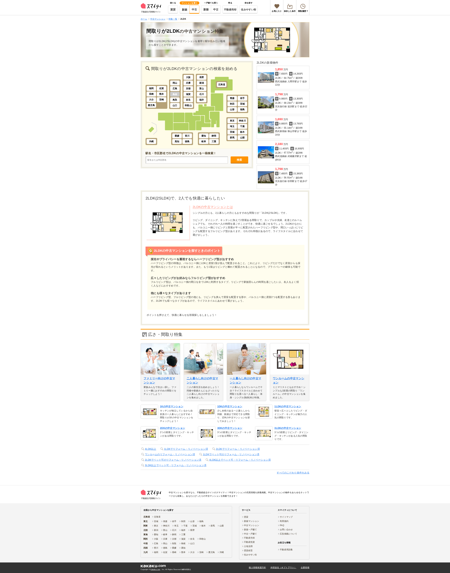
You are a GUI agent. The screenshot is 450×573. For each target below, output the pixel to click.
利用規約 (284, 521)
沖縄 (151, 141)
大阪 (188, 77)
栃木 (242, 132)
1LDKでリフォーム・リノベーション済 (186, 449)
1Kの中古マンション (171, 406)
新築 (184, 9)
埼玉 (232, 126)
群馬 (232, 137)
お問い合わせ (286, 529)
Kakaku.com (155, 569)
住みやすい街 (248, 9)
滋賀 (188, 94)
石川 (201, 94)
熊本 (161, 94)
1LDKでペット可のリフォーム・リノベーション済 (231, 454)
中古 (194, 9)
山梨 (242, 137)
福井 (201, 99)
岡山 (175, 83)
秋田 (232, 103)
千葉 (242, 126)
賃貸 (173, 9)
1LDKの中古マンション (287, 406)
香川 (187, 135)
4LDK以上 (150, 449)
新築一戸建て (250, 529)
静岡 (214, 135)
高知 (177, 141)
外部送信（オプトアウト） (283, 567)
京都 (188, 88)
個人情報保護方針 (257, 567)
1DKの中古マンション (229, 406)
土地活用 (248, 546)
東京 (232, 120)
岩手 (242, 98)
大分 (151, 99)
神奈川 (242, 120)
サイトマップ (286, 517)
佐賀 (161, 88)
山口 (175, 105)
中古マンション (251, 525)
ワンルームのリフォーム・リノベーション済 (170, 454)
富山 (201, 88)
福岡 (151, 88)
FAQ (282, 525)
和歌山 (188, 105)
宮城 (242, 103)
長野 (201, 77)
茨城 (232, 132)
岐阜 (203, 141)
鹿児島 (151, 105)
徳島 (187, 141)
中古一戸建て (250, 534)
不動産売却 (230, 9)
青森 (232, 98)
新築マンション (251, 521)
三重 (214, 141)
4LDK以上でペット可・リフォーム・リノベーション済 (240, 459)
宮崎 (161, 99)
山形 (232, 109)
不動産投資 (249, 542)
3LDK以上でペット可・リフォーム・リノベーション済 (175, 465)
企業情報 (305, 567)
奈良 (188, 99)
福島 (242, 109)
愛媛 (177, 135)
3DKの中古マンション (229, 428)
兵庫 (188, 83)
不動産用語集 (286, 549)
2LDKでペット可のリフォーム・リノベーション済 (173, 459)
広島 (175, 88)
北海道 (221, 84)
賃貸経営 (248, 550)
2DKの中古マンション (172, 428)
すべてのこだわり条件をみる (293, 472)
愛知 (203, 135)
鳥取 (175, 99)
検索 (239, 159)
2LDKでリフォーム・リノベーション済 (238, 449)
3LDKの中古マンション (287, 428)
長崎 (151, 94)
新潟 (201, 83)
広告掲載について (288, 534)
